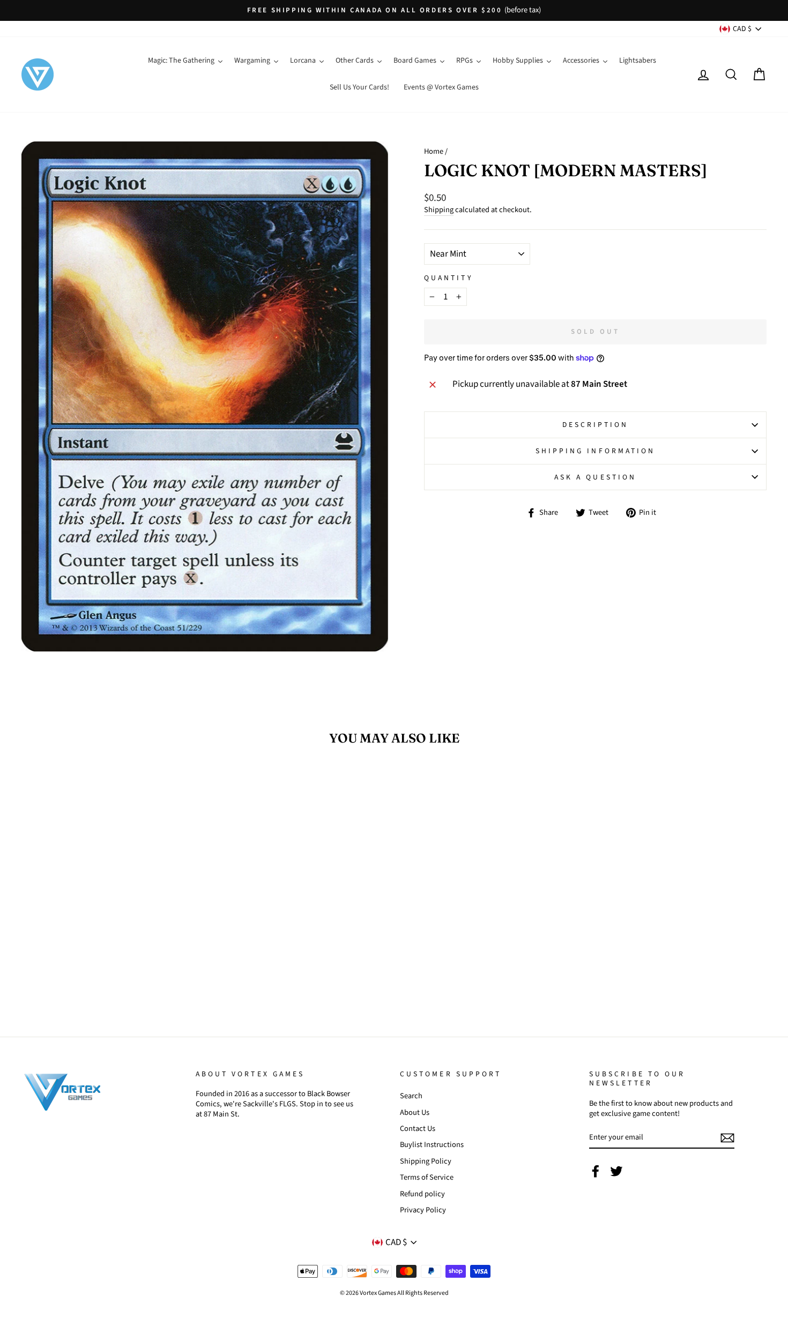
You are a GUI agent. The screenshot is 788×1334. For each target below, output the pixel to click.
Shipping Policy (425, 1161)
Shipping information (596, 451)
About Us (414, 1112)
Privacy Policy (423, 1210)
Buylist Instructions (432, 1144)
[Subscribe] (727, 1137)
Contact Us (417, 1128)
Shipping (439, 210)
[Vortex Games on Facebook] (595, 1171)
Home (433, 151)
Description (595, 424)
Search (411, 1095)
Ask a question (595, 477)
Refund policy (422, 1194)
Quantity (448, 278)
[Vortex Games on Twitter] (616, 1171)
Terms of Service (427, 1177)
